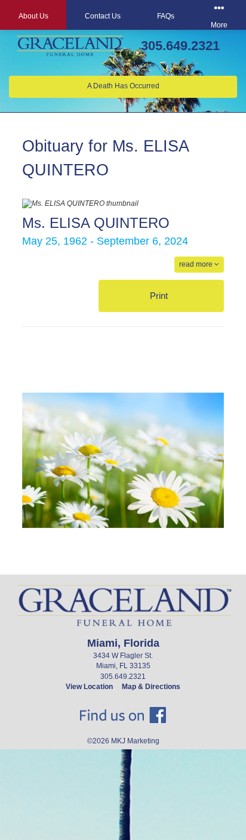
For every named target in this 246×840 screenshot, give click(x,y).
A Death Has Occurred (123, 86)
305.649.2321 (180, 45)
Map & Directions (151, 686)
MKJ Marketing (135, 741)
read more (196, 264)
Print (160, 296)
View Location (89, 686)
